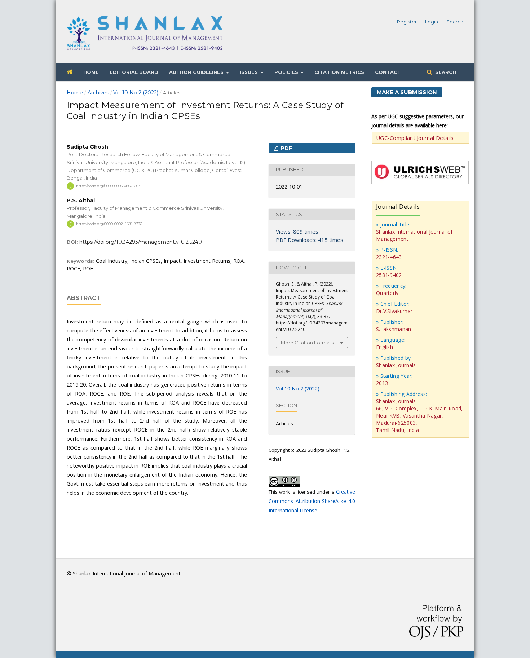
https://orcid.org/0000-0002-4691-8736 (109, 223)
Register (407, 22)
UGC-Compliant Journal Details (415, 137)
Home (91, 72)
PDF (285, 148)
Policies (287, 72)
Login (431, 22)
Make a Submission (407, 92)
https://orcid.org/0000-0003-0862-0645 (109, 186)
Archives (98, 92)
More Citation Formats (307, 342)
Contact (388, 72)
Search (445, 72)
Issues (249, 72)
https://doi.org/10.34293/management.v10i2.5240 (140, 242)
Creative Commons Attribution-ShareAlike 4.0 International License (312, 501)
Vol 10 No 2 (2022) (135, 92)
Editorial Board (134, 72)
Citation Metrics (339, 72)
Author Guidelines (197, 72)
